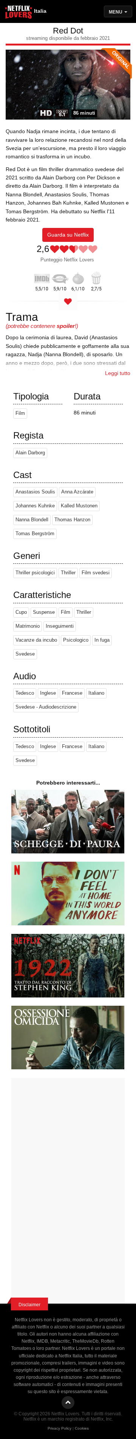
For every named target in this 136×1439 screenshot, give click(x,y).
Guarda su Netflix (68, 235)
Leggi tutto (117, 373)
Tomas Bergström (34, 533)
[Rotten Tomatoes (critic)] (78, 277)
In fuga (102, 640)
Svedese (25, 654)
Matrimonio (27, 626)
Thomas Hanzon (72, 519)
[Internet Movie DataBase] (42, 277)
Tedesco (24, 693)
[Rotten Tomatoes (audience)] (96, 277)
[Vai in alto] (68, 1402)
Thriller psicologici (35, 572)
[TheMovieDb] (60, 277)
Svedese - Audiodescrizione (45, 707)
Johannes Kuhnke (35, 506)
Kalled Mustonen (79, 506)
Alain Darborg (30, 452)
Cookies (82, 1428)
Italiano (96, 693)
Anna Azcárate (77, 492)
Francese (72, 693)
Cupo (21, 612)
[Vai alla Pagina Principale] (19, 13)
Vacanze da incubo (36, 640)
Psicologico (75, 640)
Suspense (44, 612)
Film (20, 413)
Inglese (48, 693)
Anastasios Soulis (35, 492)
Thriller (68, 572)
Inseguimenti (60, 626)
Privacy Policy (59, 1428)
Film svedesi (96, 572)
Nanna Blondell (31, 519)
